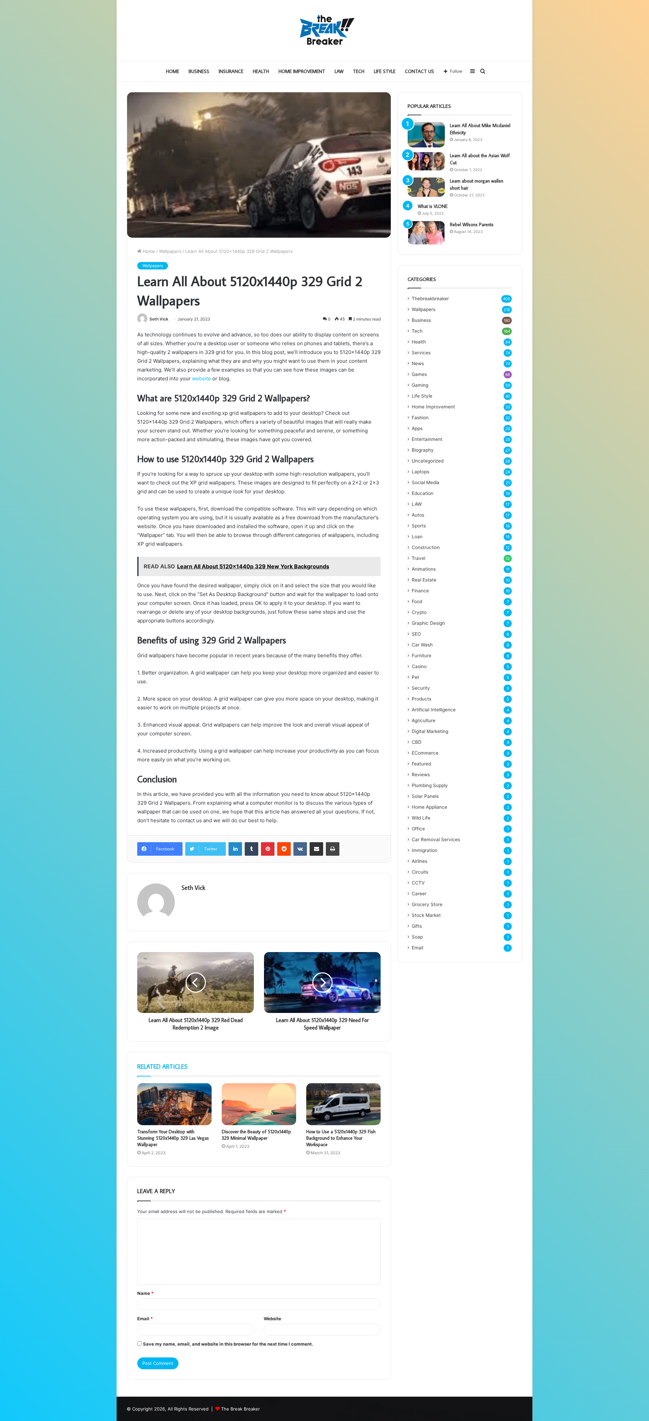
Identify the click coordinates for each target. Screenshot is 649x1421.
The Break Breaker (240, 1409)
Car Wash (422, 644)
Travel (418, 558)
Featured (421, 763)
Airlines (419, 861)
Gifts (417, 926)
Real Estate (424, 580)
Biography (423, 450)
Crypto (419, 612)
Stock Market (426, 915)
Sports (419, 525)
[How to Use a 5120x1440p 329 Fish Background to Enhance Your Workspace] (343, 1104)
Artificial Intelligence (434, 709)
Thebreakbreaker (430, 298)
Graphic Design (428, 623)
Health (261, 71)
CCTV (418, 882)
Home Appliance (429, 807)
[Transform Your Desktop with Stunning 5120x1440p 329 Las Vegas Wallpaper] (174, 1104)
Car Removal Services (436, 839)
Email (145, 1318)
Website (272, 1318)
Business (199, 71)
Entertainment (427, 439)
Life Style (384, 71)
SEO (416, 634)
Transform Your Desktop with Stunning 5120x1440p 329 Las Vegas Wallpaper (173, 1138)
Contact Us (419, 71)
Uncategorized (427, 461)
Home (172, 71)
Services (421, 352)
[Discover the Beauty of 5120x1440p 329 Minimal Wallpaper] (259, 1104)
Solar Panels (425, 796)
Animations (424, 569)
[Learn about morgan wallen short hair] (426, 187)
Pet (415, 677)
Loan (417, 536)
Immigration (424, 850)
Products (421, 699)
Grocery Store (427, 904)
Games (419, 374)
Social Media (425, 482)
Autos (418, 515)
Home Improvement (302, 71)
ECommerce (425, 753)
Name (145, 1293)
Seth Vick (158, 319)
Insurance (231, 71)
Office (418, 828)
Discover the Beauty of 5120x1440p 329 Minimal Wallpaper (256, 1135)
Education (422, 493)
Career (419, 893)
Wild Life (421, 818)
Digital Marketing (430, 731)
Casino (419, 666)
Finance (420, 590)
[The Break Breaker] (324, 30)
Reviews (421, 774)
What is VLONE (433, 206)
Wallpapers (170, 251)
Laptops (420, 471)
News (418, 363)
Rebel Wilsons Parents (472, 224)
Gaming (420, 385)
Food (417, 601)
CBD (417, 742)
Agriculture (423, 720)
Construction (426, 547)
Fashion (420, 417)
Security (421, 688)
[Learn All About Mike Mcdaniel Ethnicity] (426, 134)
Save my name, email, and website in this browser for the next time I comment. (228, 1344)
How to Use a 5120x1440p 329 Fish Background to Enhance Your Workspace (341, 1138)
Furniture (421, 655)
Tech (358, 71)
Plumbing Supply (430, 785)
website (201, 378)
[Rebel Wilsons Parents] (426, 232)
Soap (417, 937)
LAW (339, 71)
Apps (417, 428)
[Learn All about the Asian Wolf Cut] (426, 161)
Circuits (420, 872)
